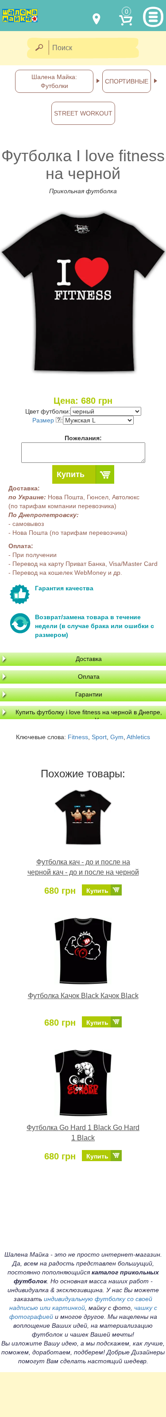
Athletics (138, 736)
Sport (99, 736)
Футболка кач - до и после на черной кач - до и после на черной (83, 867)
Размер (44, 420)
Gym (117, 736)
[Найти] (38, 48)
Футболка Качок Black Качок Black (83, 995)
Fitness (78, 736)
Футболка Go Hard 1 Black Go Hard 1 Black (83, 1133)
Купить (71, 474)
